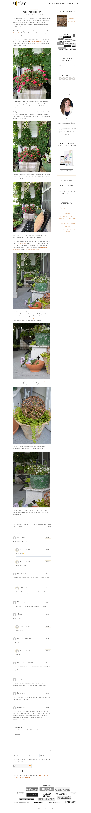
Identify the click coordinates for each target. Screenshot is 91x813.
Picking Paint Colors (66, 170)
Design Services (69, 3)
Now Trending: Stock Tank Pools (42, 524)
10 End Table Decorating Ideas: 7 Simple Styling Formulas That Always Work (67, 218)
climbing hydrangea (35, 41)
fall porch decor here (32, 249)
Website (42, 755)
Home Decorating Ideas (32, 9)
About (44, 808)
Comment (17, 734)
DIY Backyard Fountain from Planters (20, 524)
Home (48, 3)
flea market (16, 33)
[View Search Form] (75, 3)
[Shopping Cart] (77, 3)
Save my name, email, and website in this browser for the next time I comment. (32, 760)
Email (29, 755)
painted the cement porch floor (30, 318)
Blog (63, 3)
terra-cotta (16, 314)
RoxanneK (23, 14)
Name (16, 755)
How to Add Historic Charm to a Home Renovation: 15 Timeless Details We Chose (67, 225)
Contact (50, 808)
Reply (48, 537)
